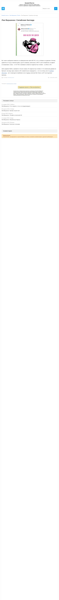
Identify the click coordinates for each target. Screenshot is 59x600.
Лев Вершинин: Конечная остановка (11, 124)
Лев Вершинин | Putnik (15, 15)
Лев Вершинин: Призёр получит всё (11, 110)
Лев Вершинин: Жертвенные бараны (11, 119)
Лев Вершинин (11, 77)
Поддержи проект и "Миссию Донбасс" (29, 87)
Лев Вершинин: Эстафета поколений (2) (12, 115)
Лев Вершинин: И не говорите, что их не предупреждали (16, 106)
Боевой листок (5, 15)
